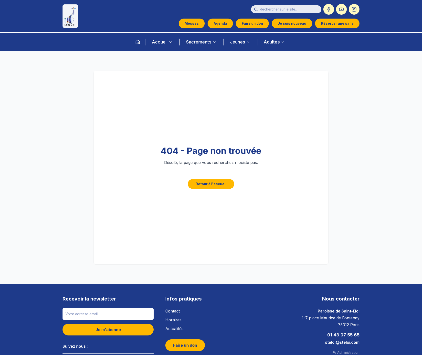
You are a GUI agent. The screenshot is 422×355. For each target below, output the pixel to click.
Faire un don (252, 23)
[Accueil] (137, 42)
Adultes (272, 41)
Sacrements (198, 41)
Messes (192, 23)
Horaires (173, 319)
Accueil (160, 41)
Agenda (220, 23)
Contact (172, 311)
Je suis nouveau (292, 23)
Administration (348, 352)
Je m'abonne (108, 329)
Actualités (174, 328)
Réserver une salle (337, 23)
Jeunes (237, 41)
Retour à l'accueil (211, 184)
